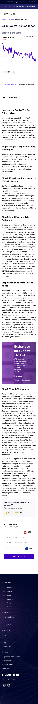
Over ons (5, 668)
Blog (4, 643)
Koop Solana (7, 607)
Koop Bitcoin (7, 588)
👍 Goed (8, 513)
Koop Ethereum (8, 591)
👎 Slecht (18, 513)
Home (4, 20)
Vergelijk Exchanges (22, 380)
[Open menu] (33, 13)
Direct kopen (17, 556)
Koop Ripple (7, 595)
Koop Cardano (7, 599)
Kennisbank (6, 646)
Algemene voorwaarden (11, 657)
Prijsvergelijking (8, 617)
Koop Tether (7, 603)
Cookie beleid (7, 664)
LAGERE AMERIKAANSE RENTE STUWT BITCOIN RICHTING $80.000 (26, 6)
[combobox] (29, 548)
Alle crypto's (6, 625)
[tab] (9, 84)
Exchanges (6, 621)
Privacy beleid (7, 661)
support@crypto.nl (9, 679)
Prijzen (10, 20)
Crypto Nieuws (9, 6)
